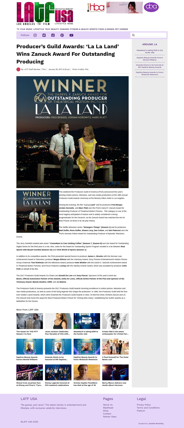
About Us (108, 404)
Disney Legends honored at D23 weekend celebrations (57, 384)
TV (18, 29)
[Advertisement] (124, 20)
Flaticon (141, 410)
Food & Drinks (106, 29)
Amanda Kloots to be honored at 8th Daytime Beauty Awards (55, 358)
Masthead (108, 407)
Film (22, 29)
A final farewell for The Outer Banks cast (115, 358)
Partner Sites (109, 416)
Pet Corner (121, 29)
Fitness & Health (79, 29)
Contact (107, 413)
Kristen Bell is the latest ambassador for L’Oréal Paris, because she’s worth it (115, 332)
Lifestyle (38, 29)
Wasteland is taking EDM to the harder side (86, 332)
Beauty (55, 29)
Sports (93, 29)
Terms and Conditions (148, 407)
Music (29, 29)
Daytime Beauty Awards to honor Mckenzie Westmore (85, 358)
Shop (105, 410)
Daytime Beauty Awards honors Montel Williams (26, 358)
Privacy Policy (144, 404)
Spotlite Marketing (156, 423)
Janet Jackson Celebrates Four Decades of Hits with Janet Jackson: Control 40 (57, 332)
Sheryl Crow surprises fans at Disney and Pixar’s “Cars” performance (29, 384)
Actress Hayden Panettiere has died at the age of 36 (85, 384)
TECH (47, 29)
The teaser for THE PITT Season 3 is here (27, 332)
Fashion (64, 29)
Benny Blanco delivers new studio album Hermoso (114, 384)
